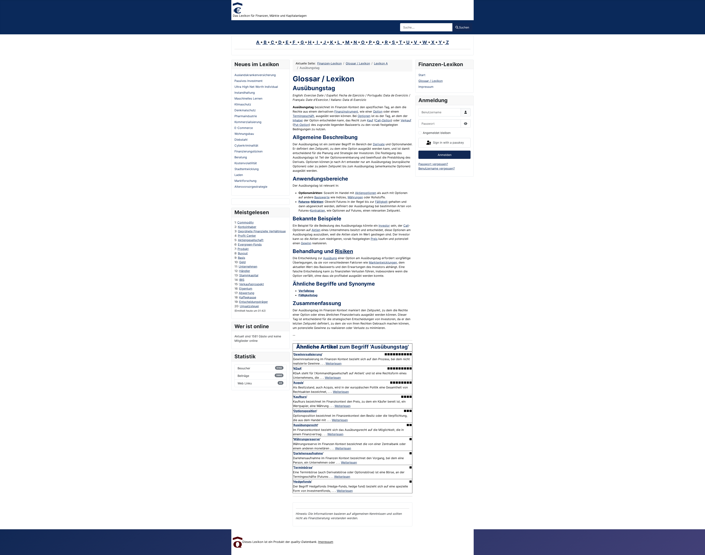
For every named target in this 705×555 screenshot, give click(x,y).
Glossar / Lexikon (430, 81)
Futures (304, 201)
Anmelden (444, 155)
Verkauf (406, 120)
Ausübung (330, 258)
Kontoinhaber (247, 227)
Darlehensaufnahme (308, 453)
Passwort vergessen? (433, 164)
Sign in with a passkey (448, 142)
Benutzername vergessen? (436, 168)
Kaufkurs (300, 397)
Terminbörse (303, 467)
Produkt (243, 249)
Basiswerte (322, 197)
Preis (374, 239)
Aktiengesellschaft (250, 240)
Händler (244, 271)
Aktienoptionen (365, 193)
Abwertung (246, 293)
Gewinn (306, 243)
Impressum (425, 87)
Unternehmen (248, 266)
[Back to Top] (698, 548)
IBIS (241, 280)
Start (421, 75)
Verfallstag (306, 291)
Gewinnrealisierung (308, 354)
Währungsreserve (307, 439)
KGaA (297, 368)
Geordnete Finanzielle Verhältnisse (262, 231)
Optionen (364, 116)
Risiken (344, 251)
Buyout (243, 253)
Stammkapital (248, 275)
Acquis (298, 382)
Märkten (317, 201)
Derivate (379, 144)
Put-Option (301, 125)
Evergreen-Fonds (250, 244)
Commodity (245, 222)
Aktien (316, 230)
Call (406, 225)
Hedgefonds (302, 481)
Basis (241, 258)
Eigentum (245, 288)
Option (377, 111)
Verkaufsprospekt (251, 284)
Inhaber (298, 120)
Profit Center (247, 235)
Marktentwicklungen (383, 262)
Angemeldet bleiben (437, 133)
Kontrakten (317, 210)
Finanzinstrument (346, 111)
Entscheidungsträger (253, 302)
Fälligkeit (381, 201)
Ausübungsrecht (305, 425)
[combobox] (426, 27)
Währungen (355, 197)
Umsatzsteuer (249, 306)
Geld (242, 262)
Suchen (464, 27)
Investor (384, 225)
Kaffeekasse (247, 297)
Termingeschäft (303, 116)
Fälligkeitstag (308, 295)
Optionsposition (305, 411)
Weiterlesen (333, 363)
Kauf (370, 120)
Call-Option (383, 120)
